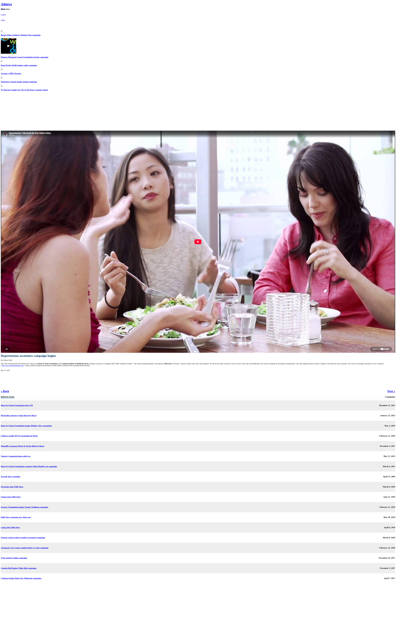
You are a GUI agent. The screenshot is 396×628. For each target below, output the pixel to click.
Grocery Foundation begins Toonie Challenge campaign (24, 507)
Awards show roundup (10, 476)
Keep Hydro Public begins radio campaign (19, 65)
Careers (3, 14)
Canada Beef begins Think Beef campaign (18, 568)
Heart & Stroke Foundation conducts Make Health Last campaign (29, 466)
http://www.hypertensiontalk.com (12, 365)
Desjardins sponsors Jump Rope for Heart (18, 415)
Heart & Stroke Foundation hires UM (17, 405)
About (3, 20)
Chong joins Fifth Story (11, 497)
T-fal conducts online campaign (14, 558)
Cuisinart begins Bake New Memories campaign (21, 578)
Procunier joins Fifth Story (12, 487)
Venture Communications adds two (16, 456)
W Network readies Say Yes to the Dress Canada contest (24, 90)
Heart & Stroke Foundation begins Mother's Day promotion (26, 426)
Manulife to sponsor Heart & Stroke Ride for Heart (22, 446)
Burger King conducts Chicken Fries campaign (21, 35)
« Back (5, 391)
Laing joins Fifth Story (10, 527)
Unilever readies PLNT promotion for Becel (19, 436)
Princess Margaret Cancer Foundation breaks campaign (24, 57)
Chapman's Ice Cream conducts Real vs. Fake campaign (24, 548)
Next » (391, 391)
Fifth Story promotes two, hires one (16, 517)
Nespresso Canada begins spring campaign (19, 82)
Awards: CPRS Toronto (11, 73)
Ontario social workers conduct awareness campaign (23, 538)
